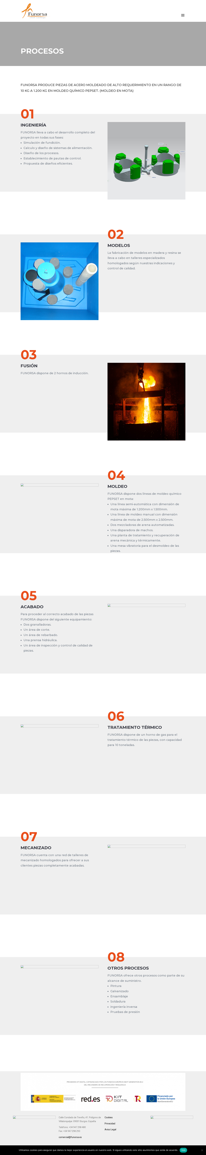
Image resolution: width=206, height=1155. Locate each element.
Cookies (109, 1117)
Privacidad (110, 1123)
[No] (202, 1150)
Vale (183, 1150)
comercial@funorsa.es (70, 1137)
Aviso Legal (110, 1129)
